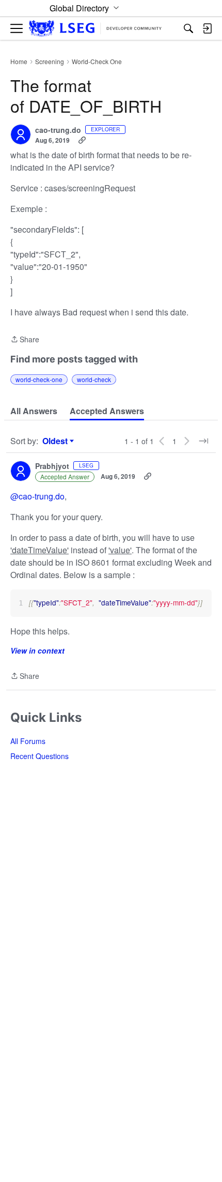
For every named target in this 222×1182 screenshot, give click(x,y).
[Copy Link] (82, 140)
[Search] (188, 28)
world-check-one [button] (38, 379)
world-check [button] (94, 379)
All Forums (27, 741)
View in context (37, 650)
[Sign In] (207, 28)
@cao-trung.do (37, 496)
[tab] (34, 411)
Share (24, 339)
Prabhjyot (52, 466)
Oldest (56, 441)
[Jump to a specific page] (203, 441)
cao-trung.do (58, 130)
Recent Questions (39, 756)
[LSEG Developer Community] (95, 28)
